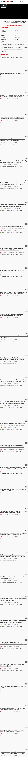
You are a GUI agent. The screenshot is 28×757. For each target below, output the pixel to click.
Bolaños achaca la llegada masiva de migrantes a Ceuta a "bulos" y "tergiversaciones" (13, 533)
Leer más (3, 51)
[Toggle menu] (1, 2)
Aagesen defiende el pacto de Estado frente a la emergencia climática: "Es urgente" (13, 511)
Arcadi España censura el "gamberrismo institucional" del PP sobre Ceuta (11, 249)
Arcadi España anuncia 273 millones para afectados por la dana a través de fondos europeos (12, 358)
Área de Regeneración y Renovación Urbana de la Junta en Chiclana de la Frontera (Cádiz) (13, 468)
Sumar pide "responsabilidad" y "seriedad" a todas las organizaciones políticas (12, 730)
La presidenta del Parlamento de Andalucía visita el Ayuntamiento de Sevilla (12, 708)
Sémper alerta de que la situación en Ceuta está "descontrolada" (14, 336)
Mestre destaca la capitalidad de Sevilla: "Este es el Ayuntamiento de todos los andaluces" (13, 687)
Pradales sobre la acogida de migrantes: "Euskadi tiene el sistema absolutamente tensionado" (12, 227)
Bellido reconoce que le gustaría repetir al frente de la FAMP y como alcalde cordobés (12, 555)
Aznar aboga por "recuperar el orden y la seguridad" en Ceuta (12, 271)
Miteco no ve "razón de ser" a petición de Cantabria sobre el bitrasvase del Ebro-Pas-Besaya (12, 117)
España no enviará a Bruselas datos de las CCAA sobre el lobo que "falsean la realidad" (14, 95)
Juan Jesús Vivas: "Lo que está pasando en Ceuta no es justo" (12, 665)
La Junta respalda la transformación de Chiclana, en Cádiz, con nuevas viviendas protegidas (12, 446)
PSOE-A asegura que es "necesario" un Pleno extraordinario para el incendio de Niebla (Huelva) (13, 402)
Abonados (24, 2)
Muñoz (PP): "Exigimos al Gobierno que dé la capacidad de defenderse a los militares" (12, 183)
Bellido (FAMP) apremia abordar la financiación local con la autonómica (13, 599)
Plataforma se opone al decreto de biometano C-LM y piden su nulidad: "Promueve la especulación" (13, 621)
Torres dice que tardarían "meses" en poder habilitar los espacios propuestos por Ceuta (12, 139)
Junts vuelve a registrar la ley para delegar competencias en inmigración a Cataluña (12, 752)
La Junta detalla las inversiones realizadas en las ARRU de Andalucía (13, 490)
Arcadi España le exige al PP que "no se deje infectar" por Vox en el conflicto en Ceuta (12, 424)
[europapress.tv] (8, 2)
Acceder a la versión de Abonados (14, 25)
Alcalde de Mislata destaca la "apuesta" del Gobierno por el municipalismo (12, 74)
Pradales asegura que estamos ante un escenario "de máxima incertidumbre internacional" (11, 315)
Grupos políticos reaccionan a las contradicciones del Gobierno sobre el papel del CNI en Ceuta (13, 643)
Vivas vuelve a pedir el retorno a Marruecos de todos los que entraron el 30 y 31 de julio (13, 292)
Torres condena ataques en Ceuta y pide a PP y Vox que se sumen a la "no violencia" (13, 161)
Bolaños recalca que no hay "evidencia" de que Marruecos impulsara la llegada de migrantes (13, 380)
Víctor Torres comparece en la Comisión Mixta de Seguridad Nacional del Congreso (13, 205)
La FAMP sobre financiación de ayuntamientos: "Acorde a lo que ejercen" (13, 577)
